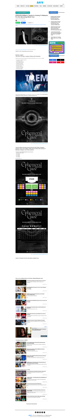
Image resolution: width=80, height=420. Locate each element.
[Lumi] (44, 412)
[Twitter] (38, 412)
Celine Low (19, 20)
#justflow (49, 6)
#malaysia (41, 24)
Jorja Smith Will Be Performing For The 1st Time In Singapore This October (36, 287)
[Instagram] (40, 412)
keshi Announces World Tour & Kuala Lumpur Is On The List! (36, 280)
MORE (61, 6)
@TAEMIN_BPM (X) (45, 45)
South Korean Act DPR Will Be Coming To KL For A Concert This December (37, 301)
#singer (17, 25)
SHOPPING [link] (36, 6)
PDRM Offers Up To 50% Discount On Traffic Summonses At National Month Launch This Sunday (36, 363)
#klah (26, 24)
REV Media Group (40, 415)
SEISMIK (44, 6)
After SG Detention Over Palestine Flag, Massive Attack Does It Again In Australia (36, 390)
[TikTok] (42, 412)
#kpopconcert (31, 24)
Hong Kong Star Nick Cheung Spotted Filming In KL (34, 383)
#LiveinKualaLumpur (37, 24)
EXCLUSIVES (55, 6)
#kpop (28, 24)
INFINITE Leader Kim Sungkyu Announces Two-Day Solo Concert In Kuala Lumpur (35, 294)
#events (24, 24)
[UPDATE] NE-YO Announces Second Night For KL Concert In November (36, 314)
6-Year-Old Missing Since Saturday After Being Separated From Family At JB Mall (36, 343)
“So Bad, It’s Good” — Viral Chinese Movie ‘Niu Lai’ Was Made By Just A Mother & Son (37, 378)
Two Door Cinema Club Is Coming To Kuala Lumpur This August (36, 396)
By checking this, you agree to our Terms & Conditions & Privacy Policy (57, 51)
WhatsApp (25, 49)
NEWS (18, 6)
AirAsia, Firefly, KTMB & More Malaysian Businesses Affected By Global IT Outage (36, 356)
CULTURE (27, 6)
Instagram (20, 49)
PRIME (32, 6)
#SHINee (44, 24)
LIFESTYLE (22, 6)
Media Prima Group (49, 415)
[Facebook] (35, 412)
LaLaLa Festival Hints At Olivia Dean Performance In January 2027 (36, 371)
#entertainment (20, 24)
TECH (41, 6)
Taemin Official (40, 45)
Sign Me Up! (56, 52)
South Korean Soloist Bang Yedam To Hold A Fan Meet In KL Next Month (36, 307)
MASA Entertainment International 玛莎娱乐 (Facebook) (40, 143)
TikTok (22, 49)
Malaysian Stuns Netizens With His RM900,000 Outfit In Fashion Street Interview (35, 349)
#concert (17, 24)
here (21, 158)
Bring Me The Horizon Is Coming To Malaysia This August (36, 320)
